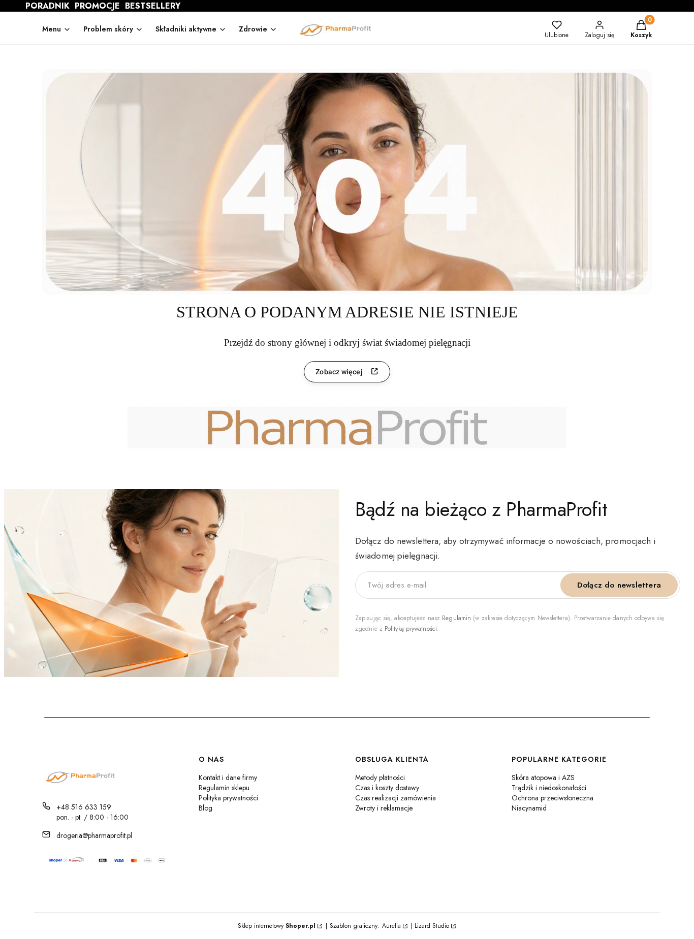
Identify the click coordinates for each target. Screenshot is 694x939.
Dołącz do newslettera (619, 585)
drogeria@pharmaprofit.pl (94, 835)
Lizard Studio (432, 925)
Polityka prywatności (228, 798)
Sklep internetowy (277, 925)
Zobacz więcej (339, 372)
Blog (205, 808)
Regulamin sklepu (224, 788)
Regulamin (456, 618)
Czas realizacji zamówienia (395, 798)
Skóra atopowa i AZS (543, 777)
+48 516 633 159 (83, 807)
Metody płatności (380, 777)
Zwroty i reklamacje (384, 808)
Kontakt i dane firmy (228, 777)
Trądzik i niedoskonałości (549, 788)
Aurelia (391, 925)
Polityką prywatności (411, 628)
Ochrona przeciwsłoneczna (552, 798)
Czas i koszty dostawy (387, 788)
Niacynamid (529, 808)
